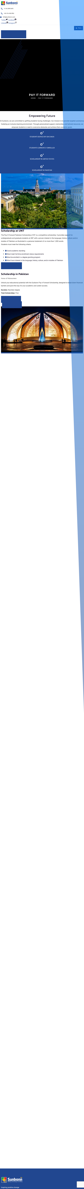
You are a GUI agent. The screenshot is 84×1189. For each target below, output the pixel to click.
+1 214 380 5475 (8, 9)
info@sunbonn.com (9, 17)
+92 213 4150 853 (9, 13)
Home (33, 98)
